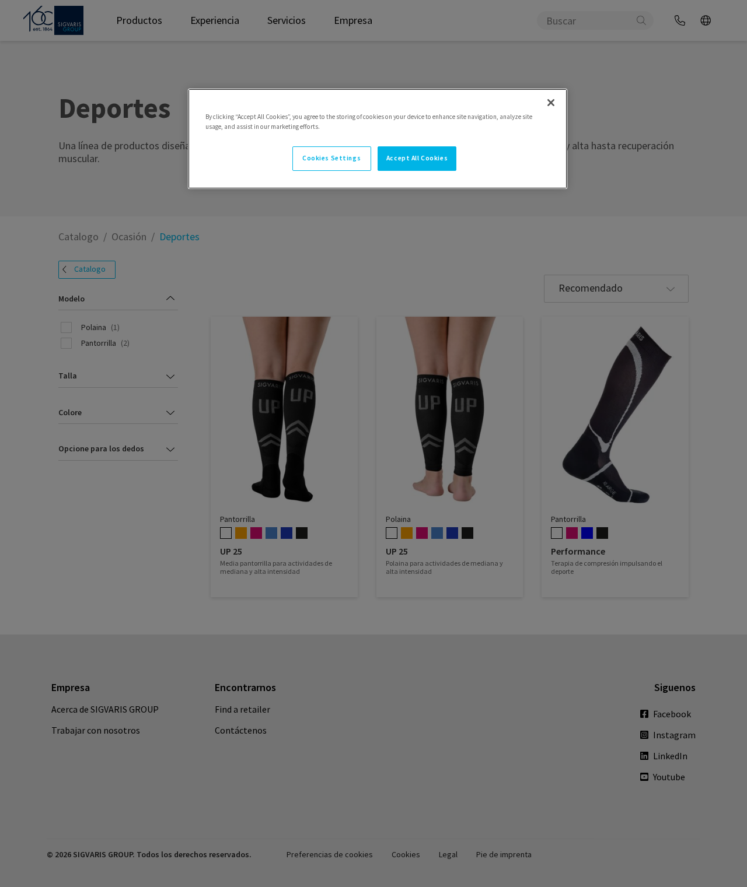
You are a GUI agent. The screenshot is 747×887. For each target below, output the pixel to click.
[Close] (551, 102)
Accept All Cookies (417, 158)
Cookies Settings (331, 158)
